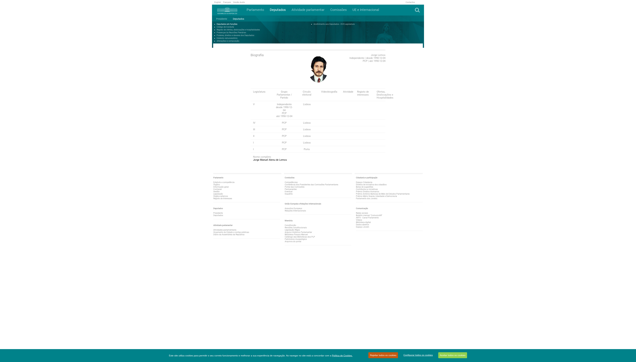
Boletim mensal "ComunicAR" (369, 215)
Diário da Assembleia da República (228, 234)
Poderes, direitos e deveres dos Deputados (235, 35)
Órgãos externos (220, 196)
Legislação (218, 194)
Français (227, 2)
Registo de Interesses (222, 198)
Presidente (218, 213)
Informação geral (221, 187)
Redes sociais (362, 213)
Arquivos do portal (293, 241)
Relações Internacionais (295, 211)
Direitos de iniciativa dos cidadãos (371, 184)
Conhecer (217, 189)
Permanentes (291, 189)
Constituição (290, 225)
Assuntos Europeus (293, 208)
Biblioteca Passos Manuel (296, 234)
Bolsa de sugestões (364, 187)
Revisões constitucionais (296, 227)
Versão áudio (239, 2)
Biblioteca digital (363, 222)
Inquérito (289, 194)
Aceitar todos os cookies (452, 355)
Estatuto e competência (224, 182)
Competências (291, 182)
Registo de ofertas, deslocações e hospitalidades (238, 30)
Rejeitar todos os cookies (383, 355)
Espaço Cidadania (364, 182)
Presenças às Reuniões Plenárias (231, 32)
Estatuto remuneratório (227, 38)
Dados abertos (362, 224)
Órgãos (216, 184)
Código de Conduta (225, 27)
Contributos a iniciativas (367, 189)
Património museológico (296, 239)
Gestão (216, 191)
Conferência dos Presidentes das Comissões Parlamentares (311, 184)
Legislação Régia (292, 230)
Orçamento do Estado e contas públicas (231, 232)
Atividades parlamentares (224, 230)
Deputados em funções (227, 24)
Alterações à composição (228, 41)
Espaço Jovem (362, 227)
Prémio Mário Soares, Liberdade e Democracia (376, 196)
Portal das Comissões (294, 187)
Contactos (410, 2)
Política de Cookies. (342, 355)
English (217, 2)
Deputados (218, 215)
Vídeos (359, 220)
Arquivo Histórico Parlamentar (298, 232)
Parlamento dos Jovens (366, 198)
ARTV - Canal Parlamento (367, 218)
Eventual (288, 191)
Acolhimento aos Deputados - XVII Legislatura (334, 24)
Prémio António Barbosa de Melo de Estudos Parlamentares (383, 194)
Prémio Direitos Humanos (367, 191)
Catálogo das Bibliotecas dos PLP (300, 237)
